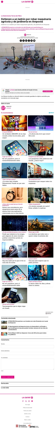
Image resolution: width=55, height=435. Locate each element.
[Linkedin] (26, 41)
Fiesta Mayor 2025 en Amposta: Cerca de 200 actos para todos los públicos (27, 333)
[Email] (34, 41)
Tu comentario (4, 357)
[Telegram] (31, 41)
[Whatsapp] (29, 41)
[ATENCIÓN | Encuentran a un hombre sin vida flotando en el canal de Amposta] (4, 322)
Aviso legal (27, 404)
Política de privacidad (27, 407)
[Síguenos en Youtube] (32, 401)
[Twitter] (23, 41)
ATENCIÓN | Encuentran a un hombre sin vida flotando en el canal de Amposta (22, 27)
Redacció (29, 34)
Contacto (27, 416)
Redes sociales (27, 419)
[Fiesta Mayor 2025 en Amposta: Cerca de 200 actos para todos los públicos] (4, 334)
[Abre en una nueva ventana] (21, 426)
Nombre (3, 344)
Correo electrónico (5, 350)
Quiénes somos (27, 413)
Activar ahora (47, 91)
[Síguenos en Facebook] (23, 401)
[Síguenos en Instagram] (29, 401)
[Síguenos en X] (26, 401)
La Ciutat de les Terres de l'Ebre (11, 16)
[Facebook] (21, 41)
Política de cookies (28, 410)
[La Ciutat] (27, 2)
